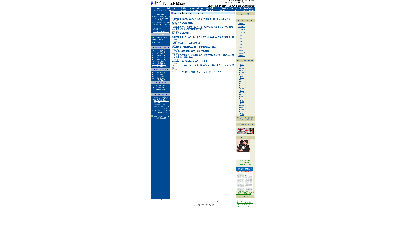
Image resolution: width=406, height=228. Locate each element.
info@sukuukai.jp (249, 3)
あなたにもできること (196, 8)
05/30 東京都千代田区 (159, 54)
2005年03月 (241, 50)
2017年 (242, 81)
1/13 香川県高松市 (158, 87)
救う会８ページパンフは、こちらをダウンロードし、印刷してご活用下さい (245, 204)
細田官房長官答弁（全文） (183, 23)
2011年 (242, 92)
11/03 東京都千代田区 (159, 65)
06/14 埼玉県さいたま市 (160, 76)
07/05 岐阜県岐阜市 (158, 74)
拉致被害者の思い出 (196, 10)
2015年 (242, 85)
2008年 (242, 98)
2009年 (242, 96)
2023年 (242, 70)
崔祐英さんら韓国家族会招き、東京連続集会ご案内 (194, 47)
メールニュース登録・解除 (161, 32)
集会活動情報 (209, 8)
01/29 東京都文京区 (158, 59)
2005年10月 (241, 30)
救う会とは (170, 8)
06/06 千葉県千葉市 (158, 80)
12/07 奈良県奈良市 (158, 63)
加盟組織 (183, 8)
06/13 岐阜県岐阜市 (158, 78)
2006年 (242, 102)
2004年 (242, 105)
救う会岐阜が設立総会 (181, 33)
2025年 (242, 67)
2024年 (242, 68)
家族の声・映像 (201, 201)
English (245, 10)
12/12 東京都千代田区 (159, 61)
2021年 (242, 74)
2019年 (242, 78)
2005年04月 (241, 47)
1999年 (242, 115)
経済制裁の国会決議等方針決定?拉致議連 (189, 61)
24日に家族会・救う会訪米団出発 (186, 43)
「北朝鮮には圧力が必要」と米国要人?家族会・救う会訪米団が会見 (201, 19)
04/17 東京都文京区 (158, 55)
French (251, 10)
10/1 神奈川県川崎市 (159, 86)
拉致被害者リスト (158, 29)
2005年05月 (241, 44)
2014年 (242, 87)
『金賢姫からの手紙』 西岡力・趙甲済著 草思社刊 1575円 (245, 162)
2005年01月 (241, 56)
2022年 (242, 72)
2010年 (242, 94)
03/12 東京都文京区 (158, 57)
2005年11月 (241, 27)
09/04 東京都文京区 (158, 50)
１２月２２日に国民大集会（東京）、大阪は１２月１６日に (197, 72)
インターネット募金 (235, 8)
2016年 (242, 83)
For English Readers (240, 201)
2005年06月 (241, 41)
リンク (235, 10)
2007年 (242, 100)
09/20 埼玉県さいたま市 (160, 67)
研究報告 (161, 35)
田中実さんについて (160, 104)
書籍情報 (222, 10)
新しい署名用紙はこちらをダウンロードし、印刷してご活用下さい (161, 18)
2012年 (242, 91)
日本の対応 (156, 42)
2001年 (242, 111)
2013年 (242, 89)
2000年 (242, 113)
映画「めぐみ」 (246, 124)
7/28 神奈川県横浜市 (159, 89)
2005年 (242, 104)
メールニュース (157, 10)
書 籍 (245, 137)
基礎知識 (183, 10)
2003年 (242, 107)
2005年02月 (241, 53)
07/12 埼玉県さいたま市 (160, 72)
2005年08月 (241, 35)
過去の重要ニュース (170, 10)
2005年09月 (241, 32)
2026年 (242, 65)
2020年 (242, 76)
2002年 (242, 109)
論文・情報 (209, 10)
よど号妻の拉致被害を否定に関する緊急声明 (191, 51)
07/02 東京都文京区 (158, 52)
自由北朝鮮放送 (248, 8)
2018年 (242, 80)
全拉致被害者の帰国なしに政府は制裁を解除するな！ (245, 193)
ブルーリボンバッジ (222, 8)
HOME (157, 8)
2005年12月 (241, 24)
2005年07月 (241, 38)
